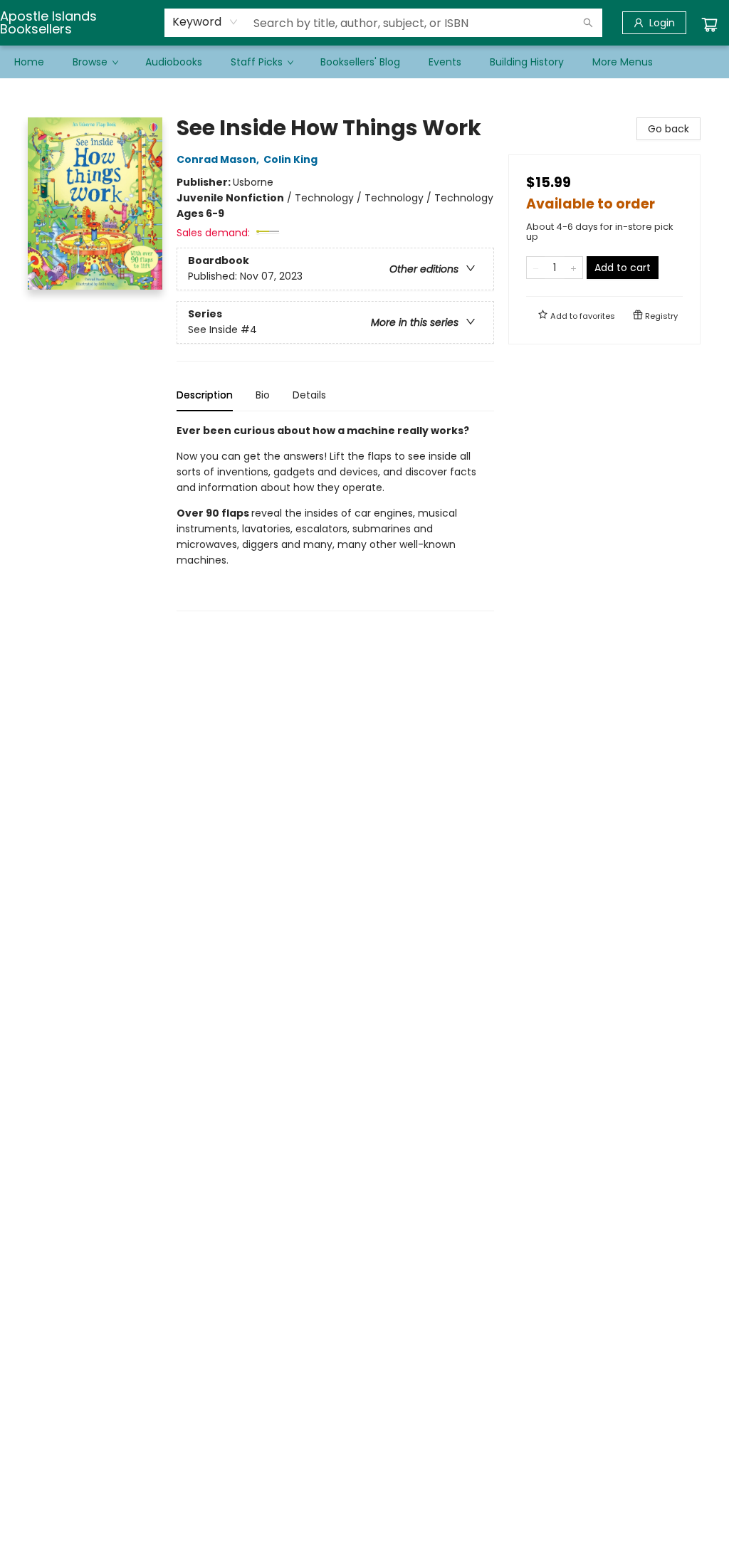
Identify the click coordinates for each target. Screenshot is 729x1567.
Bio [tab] (263, 395)
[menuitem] (29, 62)
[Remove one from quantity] (536, 267)
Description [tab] (205, 395)
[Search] (588, 23)
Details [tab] (309, 395)
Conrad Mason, (219, 159)
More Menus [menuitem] (622, 62)
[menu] (364, 62)
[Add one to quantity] (573, 267)
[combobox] (205, 22)
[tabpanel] (335, 517)
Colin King (290, 159)
